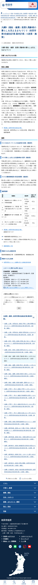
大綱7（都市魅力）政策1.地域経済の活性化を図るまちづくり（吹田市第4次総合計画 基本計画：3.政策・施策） (20, 448)
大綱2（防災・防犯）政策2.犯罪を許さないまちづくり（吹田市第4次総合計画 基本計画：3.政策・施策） (20, 351)
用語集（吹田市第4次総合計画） (13, 128)
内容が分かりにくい (21, 300)
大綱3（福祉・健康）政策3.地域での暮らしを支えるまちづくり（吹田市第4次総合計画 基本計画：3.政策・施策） (20, 376)
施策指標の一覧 (8, 246)
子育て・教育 (7, 488)
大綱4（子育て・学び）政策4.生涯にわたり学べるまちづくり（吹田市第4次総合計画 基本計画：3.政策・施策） (20, 415)
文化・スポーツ (8, 497)
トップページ (6, 13)
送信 (19, 308)
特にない (8, 300)
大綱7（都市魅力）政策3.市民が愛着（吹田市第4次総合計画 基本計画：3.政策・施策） (19, 464)
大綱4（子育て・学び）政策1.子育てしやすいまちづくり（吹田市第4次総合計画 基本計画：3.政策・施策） (20, 390)
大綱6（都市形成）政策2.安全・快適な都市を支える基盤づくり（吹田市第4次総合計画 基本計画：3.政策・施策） (20, 439)
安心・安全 (7, 506)
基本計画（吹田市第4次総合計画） (19, 15)
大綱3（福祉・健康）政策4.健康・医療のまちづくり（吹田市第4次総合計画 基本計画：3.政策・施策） (19, 384)
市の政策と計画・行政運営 (20, 13)
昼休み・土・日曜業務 (9, 541)
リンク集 (23, 541)
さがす (14, 583)
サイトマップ (25, 539)
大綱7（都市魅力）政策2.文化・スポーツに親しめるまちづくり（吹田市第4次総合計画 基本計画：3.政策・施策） (20, 457)
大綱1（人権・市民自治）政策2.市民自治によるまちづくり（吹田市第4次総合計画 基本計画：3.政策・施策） (20, 335)
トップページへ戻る (27, 478)
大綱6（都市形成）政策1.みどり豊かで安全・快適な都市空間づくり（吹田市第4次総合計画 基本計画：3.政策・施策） (20, 430)
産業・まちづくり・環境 (11, 502)
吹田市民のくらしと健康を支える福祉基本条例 (17, 262)
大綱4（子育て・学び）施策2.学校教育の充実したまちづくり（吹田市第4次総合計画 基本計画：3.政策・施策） (20, 398)
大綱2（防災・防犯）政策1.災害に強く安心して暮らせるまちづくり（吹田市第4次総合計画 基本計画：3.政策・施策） (20, 343)
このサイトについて (26, 536)
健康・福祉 (7, 492)
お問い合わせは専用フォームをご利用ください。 (20, 287)
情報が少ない (21, 302)
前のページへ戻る (12, 478)
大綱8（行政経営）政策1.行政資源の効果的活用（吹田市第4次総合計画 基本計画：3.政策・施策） (20, 471)
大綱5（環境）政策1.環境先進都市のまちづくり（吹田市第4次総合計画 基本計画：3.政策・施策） (20, 423)
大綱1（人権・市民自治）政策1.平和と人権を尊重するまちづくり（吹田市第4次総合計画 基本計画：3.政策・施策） (20, 326)
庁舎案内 (5, 539)
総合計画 (31, 13)
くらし (5, 483)
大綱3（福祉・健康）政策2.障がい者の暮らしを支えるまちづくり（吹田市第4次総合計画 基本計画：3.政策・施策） (20, 367)
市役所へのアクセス (9, 536)
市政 (12, 13)
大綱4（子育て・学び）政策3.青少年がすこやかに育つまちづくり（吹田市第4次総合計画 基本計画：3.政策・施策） (20, 407)
